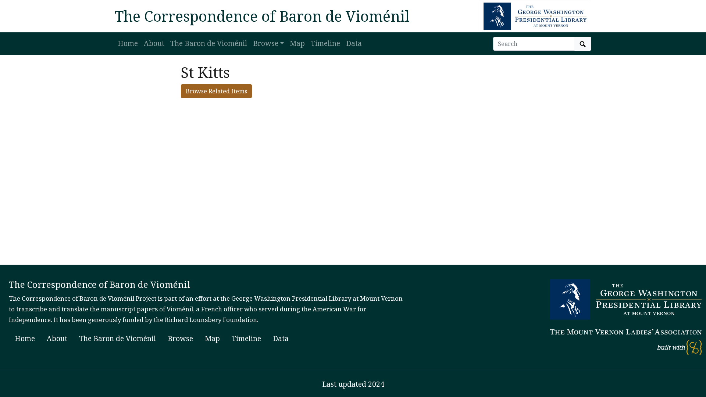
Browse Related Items (216, 91)
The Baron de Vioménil (208, 43)
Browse (180, 338)
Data (354, 43)
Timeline (325, 43)
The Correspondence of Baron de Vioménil (262, 16)
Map (297, 43)
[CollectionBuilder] (694, 347)
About (154, 43)
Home (128, 43)
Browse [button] (265, 43)
